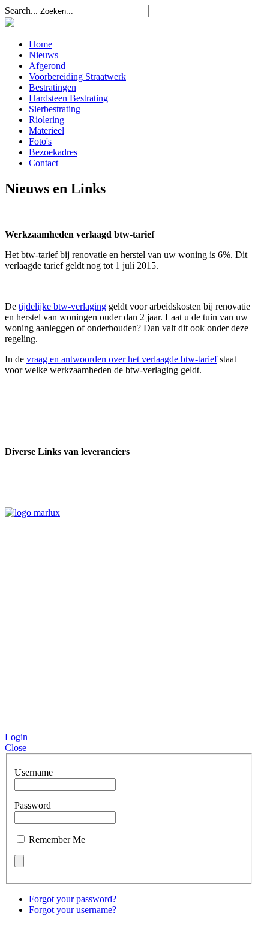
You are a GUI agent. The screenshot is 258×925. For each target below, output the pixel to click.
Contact (43, 163)
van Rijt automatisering (77, 717)
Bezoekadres (53, 152)
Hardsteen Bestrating (68, 98)
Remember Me (57, 839)
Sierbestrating (54, 109)
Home (40, 44)
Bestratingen (52, 87)
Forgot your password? (72, 899)
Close (15, 748)
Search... (21, 10)
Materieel (46, 130)
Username (33, 772)
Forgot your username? (72, 910)
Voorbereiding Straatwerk (77, 76)
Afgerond (47, 66)
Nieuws (43, 55)
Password (32, 805)
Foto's (40, 141)
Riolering (46, 120)
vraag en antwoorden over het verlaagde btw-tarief (121, 359)
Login (16, 737)
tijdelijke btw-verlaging (62, 306)
